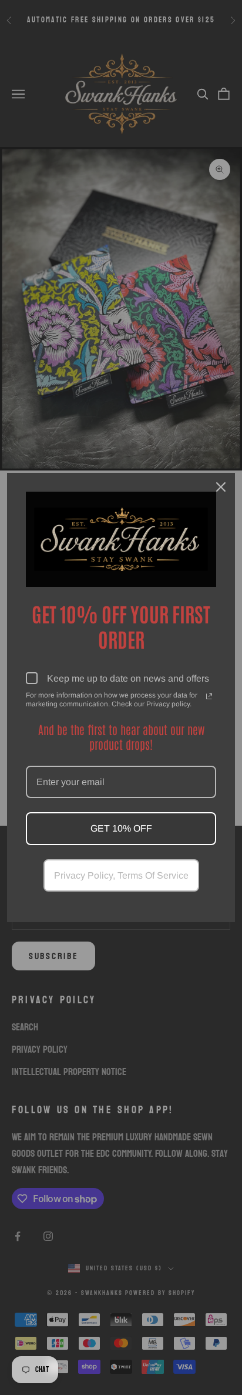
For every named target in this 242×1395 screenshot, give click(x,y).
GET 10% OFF (121, 828)
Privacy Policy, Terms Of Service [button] (121, 875)
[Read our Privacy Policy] (209, 696)
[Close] (221, 487)
